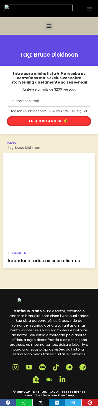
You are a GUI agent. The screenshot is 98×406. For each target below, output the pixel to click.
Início (11, 143)
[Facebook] (8, 402)
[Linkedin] (57, 402)
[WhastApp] (24, 402)
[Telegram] (73, 402)
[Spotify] (83, 367)
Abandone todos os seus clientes (43, 261)
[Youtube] (29, 367)
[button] (89, 9)
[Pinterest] (90, 402)
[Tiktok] (56, 367)
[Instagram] (15, 367)
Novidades (17, 253)
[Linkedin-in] (62, 379)
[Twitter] (41, 402)
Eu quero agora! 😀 (48, 121)
